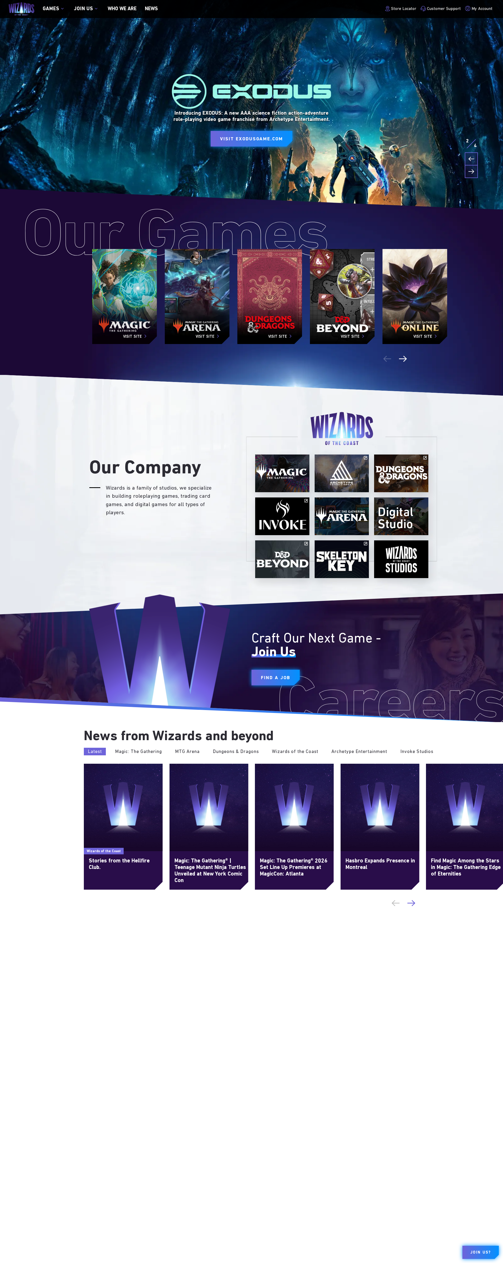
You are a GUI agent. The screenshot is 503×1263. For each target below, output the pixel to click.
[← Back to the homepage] (21, 9)
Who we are (122, 9)
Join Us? (480, 1253)
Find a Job (275, 677)
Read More (95, 766)
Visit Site (132, 337)
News (151, 9)
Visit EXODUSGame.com (251, 139)
